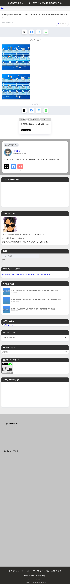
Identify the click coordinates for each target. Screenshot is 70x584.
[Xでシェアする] (24, 32)
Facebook (13, 170)
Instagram (20, 170)
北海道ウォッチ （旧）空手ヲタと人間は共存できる (35, 2)
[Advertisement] (35, 194)
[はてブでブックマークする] (38, 32)
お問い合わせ (8, 325)
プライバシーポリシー (35, 579)
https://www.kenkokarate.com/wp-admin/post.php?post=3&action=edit (26, 274)
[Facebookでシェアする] (31, 32)
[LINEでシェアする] (45, 32)
